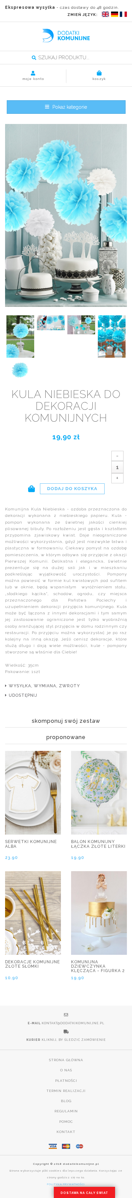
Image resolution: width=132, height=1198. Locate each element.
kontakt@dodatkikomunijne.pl (73, 1023)
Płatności (66, 1081)
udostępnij (23, 695)
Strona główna (66, 1060)
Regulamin (66, 1111)
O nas (66, 1070)
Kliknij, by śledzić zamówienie (74, 1040)
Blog (66, 1101)
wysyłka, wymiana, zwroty (44, 686)
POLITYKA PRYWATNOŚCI (66, 1184)
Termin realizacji (66, 1091)
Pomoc (66, 1121)
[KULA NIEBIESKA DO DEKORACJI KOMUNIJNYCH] (66, 216)
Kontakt (66, 1132)
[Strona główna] (66, 35)
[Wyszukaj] (34, 58)
